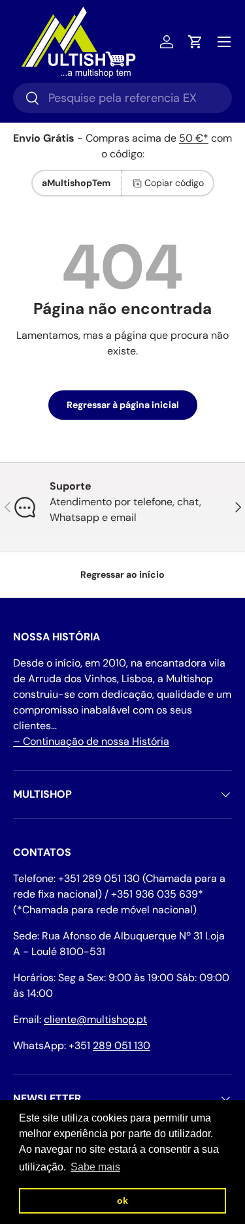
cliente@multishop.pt (95, 1019)
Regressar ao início (122, 574)
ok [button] (122, 1200)
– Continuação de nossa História (91, 741)
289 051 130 (121, 1045)
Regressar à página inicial (123, 405)
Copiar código (174, 183)
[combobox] (122, 98)
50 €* (193, 138)
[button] (195, 41)
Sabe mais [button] (95, 1166)
